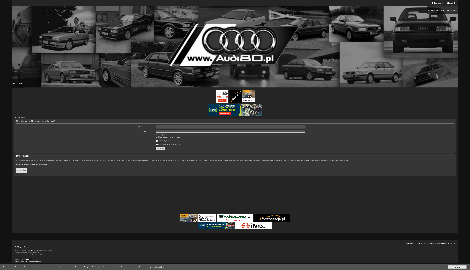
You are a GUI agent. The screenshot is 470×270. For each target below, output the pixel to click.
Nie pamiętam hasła (162, 135)
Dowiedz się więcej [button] (158, 267)
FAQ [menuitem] (14, 83)
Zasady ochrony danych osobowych (36, 164)
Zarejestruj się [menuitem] (438, 3)
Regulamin (19, 164)
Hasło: (143, 131)
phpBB (30, 250)
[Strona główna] (235, 46)
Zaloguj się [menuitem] (452, 3)
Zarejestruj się (21, 170)
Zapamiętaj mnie (164, 141)
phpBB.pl (36, 252)
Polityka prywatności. (22, 247)
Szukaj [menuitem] (21, 83)
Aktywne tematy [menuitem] (452, 10)
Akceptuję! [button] (457, 267)
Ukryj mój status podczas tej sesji (169, 144)
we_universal (21, 254)
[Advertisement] (235, 195)
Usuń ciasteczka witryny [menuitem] (426, 243)
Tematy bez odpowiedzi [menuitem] (436, 10)
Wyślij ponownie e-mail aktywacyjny (168, 137)
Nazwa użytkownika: (139, 127)
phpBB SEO (28, 259)
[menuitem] (25, 261)
